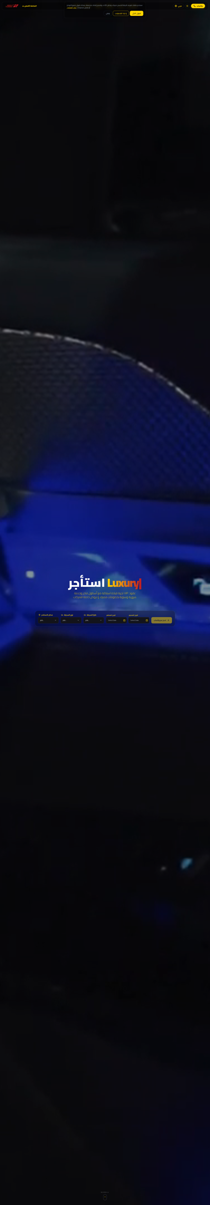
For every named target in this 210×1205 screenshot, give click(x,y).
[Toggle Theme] (187, 6)
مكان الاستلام (47, 615)
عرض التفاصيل (71, 7)
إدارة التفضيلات (121, 13)
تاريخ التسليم (133, 615)
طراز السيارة (91, 615)
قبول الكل (136, 13)
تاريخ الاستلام (111, 615)
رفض (108, 13)
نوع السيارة (68, 615)
